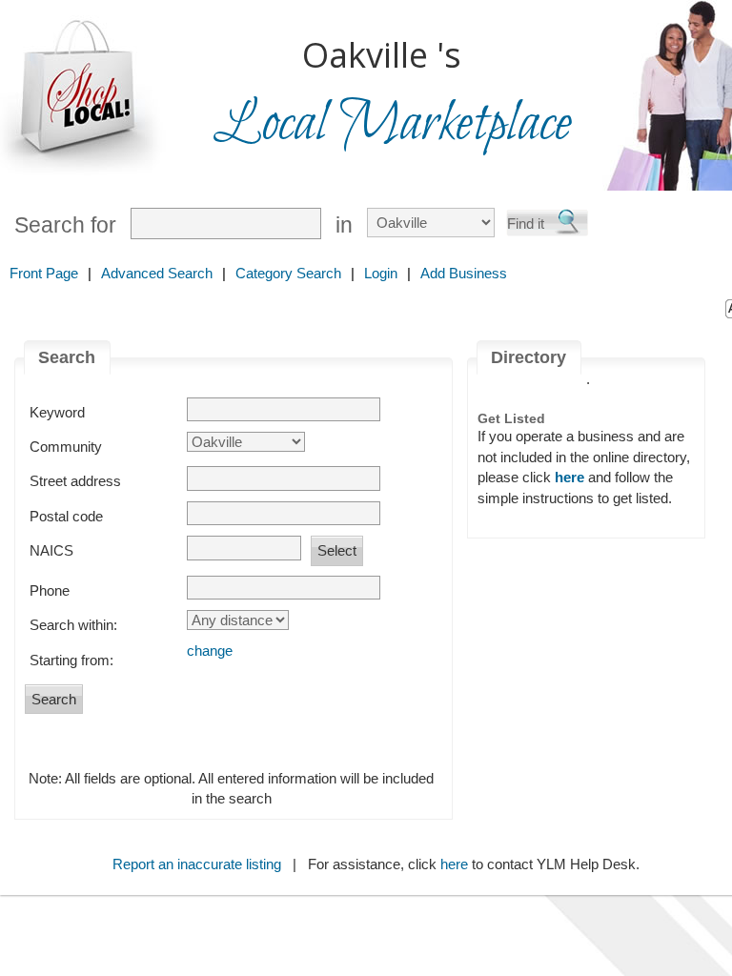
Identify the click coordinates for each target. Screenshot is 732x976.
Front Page (44, 273)
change (210, 650)
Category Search (288, 273)
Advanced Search (157, 273)
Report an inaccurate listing (196, 864)
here (454, 864)
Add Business (463, 273)
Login (380, 273)
